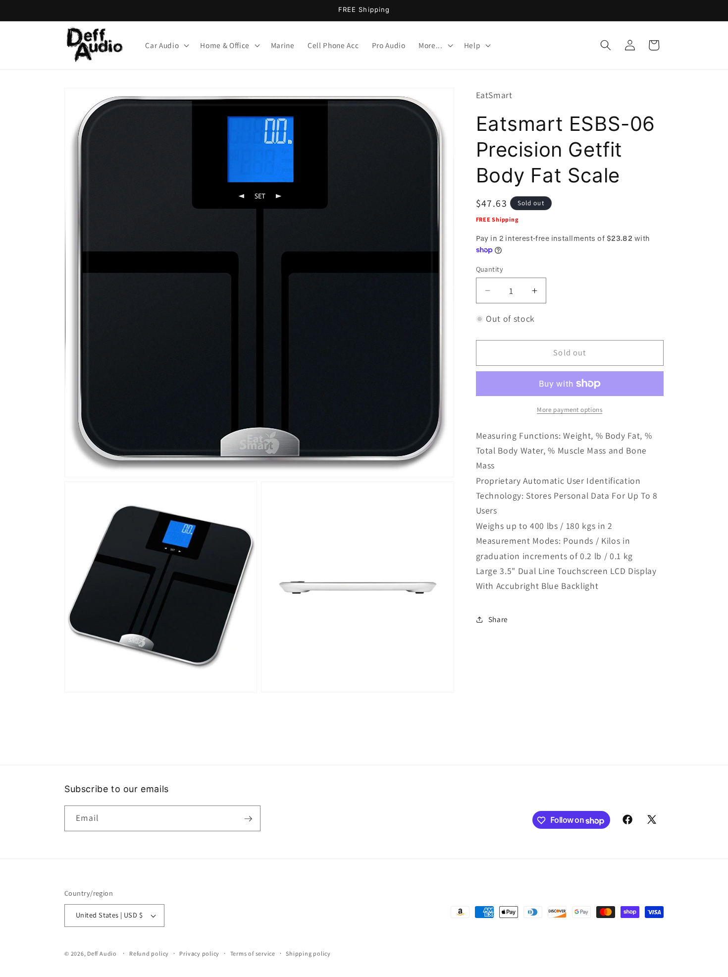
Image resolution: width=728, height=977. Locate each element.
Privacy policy (199, 953)
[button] (166, 45)
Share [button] (498, 619)
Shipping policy (308, 953)
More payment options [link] (569, 409)
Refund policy (149, 953)
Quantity (490, 269)
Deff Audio (102, 953)
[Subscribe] (248, 819)
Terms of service (252, 953)
